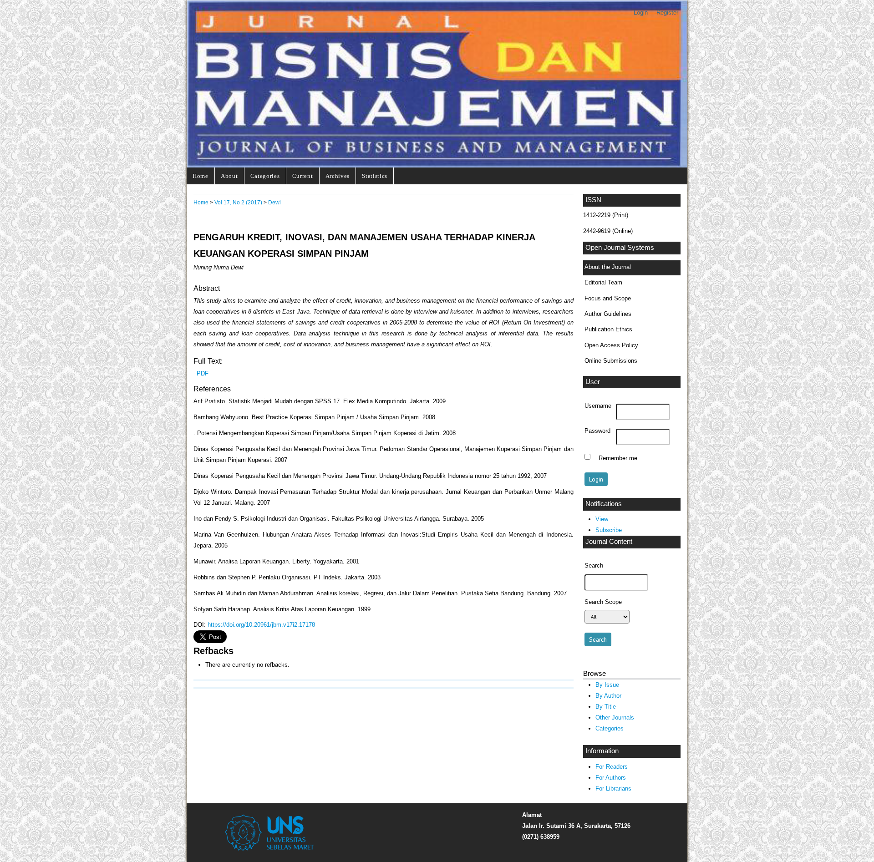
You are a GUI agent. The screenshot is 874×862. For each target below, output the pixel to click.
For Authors (610, 777)
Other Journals (614, 717)
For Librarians (613, 788)
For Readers (611, 766)
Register (667, 12)
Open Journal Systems (619, 247)
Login (641, 12)
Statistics (374, 175)
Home (200, 175)
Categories (265, 175)
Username (597, 406)
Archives (337, 175)
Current (302, 175)
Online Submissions (610, 360)
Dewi (274, 202)
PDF (202, 373)
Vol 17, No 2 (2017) (238, 202)
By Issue (607, 684)
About (229, 175)
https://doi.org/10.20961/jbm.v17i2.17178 (261, 624)
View (601, 519)
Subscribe (608, 530)
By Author (608, 695)
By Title (605, 706)
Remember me (618, 458)
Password (597, 431)
